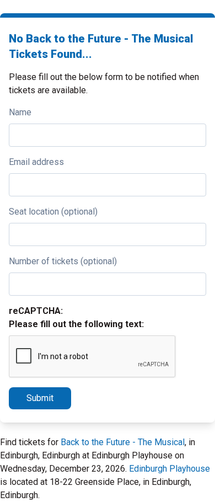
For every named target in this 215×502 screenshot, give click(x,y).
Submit (39, 398)
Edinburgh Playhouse (169, 468)
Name (20, 112)
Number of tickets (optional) (63, 261)
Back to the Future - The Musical (123, 442)
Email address (36, 162)
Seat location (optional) (53, 211)
